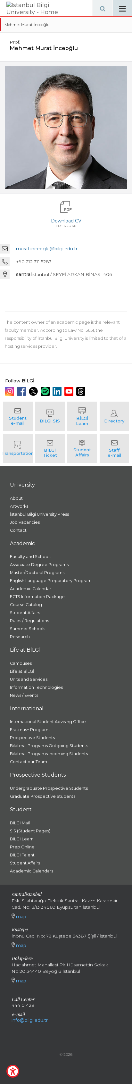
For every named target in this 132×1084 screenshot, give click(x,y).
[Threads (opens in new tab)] (81, 391)
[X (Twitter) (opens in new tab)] (34, 391)
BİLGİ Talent (22, 855)
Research (20, 636)
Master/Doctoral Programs (37, 572)
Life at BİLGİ (22, 671)
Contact (18, 530)
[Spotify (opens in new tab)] (46, 391)
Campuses (21, 663)
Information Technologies (36, 687)
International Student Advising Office (48, 721)
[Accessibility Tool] (12, 1071)
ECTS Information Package (37, 596)
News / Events (24, 695)
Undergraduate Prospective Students (49, 788)
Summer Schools (27, 628)
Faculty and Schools (30, 556)
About (16, 498)
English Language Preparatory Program (51, 580)
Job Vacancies (25, 522)
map (20, 917)
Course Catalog (26, 604)
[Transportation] (18, 448)
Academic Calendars (31, 871)
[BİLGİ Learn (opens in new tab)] (82, 416)
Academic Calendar (30, 588)
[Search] (102, 8)
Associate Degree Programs (39, 564)
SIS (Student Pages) (30, 831)
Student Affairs (25, 612)
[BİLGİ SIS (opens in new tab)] (50, 416)
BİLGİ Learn (22, 839)
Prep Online (22, 847)
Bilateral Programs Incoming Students (49, 753)
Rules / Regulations (29, 620)
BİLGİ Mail (20, 823)
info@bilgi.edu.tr (30, 1020)
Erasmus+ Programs (30, 729)
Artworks (19, 506)
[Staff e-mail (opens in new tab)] (114, 448)
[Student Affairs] (82, 448)
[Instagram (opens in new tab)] (10, 391)
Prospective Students (32, 737)
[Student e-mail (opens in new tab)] (18, 416)
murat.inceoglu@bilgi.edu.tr (47, 249)
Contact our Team (28, 761)
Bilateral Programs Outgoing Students (49, 745)
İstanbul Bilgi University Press (39, 514)
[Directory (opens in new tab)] (114, 416)
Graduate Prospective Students (42, 796)
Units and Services (28, 679)
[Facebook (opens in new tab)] (22, 391)
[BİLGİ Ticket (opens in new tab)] (50, 448)
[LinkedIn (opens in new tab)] (58, 391)
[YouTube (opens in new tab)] (69, 391)
